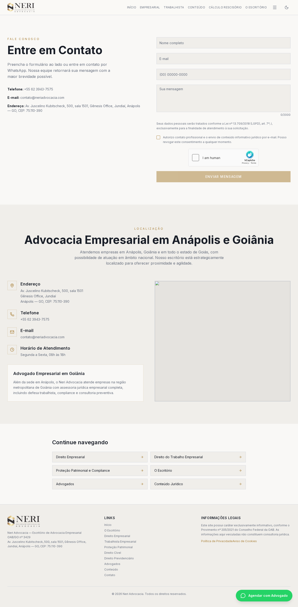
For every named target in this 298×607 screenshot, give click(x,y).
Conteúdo (196, 7)
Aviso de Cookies (245, 541)
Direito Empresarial (70, 457)
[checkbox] (158, 137)
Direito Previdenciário (119, 558)
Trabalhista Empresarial (120, 541)
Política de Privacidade (217, 541)
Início (131, 7)
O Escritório (256, 7)
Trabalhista (174, 7)
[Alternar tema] (287, 7)
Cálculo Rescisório (225, 7)
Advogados (65, 484)
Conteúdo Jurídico (168, 484)
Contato (109, 575)
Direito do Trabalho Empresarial (178, 457)
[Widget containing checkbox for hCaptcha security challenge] (223, 157)
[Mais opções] (275, 7)
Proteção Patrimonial (118, 547)
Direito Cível (112, 552)
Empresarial (150, 7)
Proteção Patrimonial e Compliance (83, 470)
